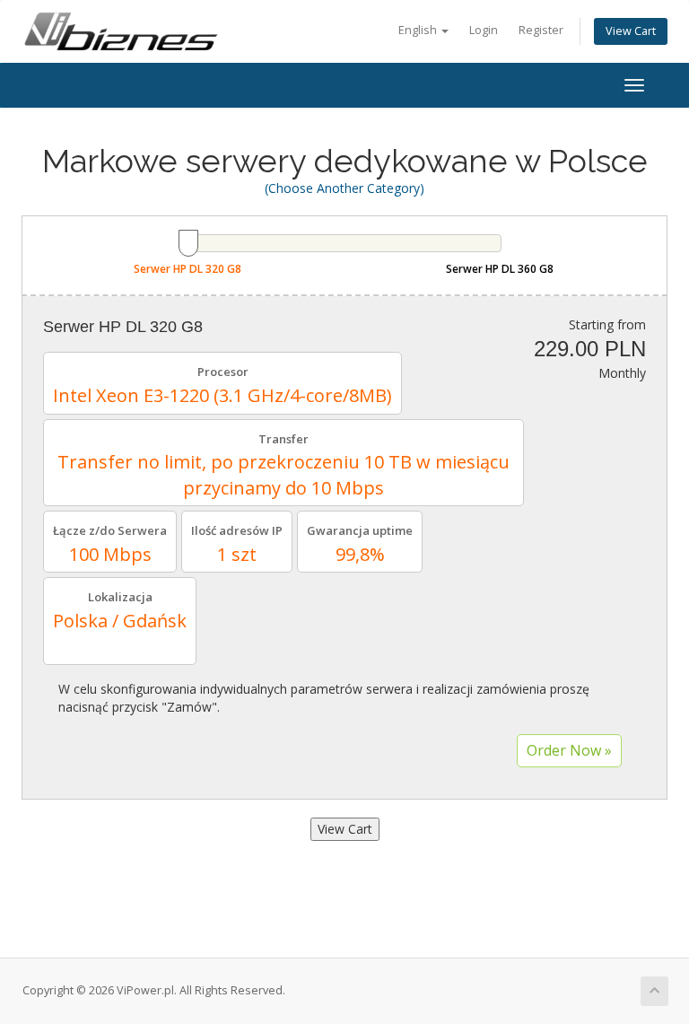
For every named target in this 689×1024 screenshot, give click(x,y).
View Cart (631, 31)
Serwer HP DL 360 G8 (500, 268)
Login (483, 30)
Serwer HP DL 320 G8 (187, 268)
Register (541, 30)
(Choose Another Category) (344, 188)
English (419, 30)
